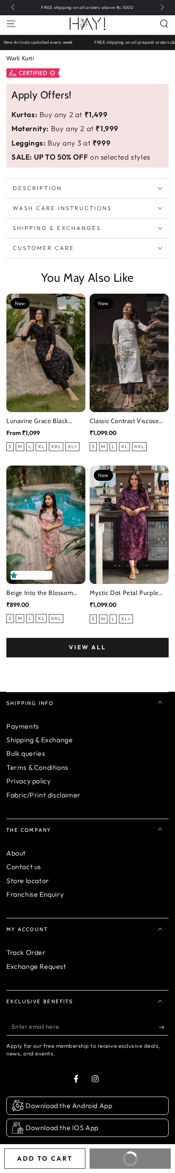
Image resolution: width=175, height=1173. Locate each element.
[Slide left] (13, 7)
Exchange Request (36, 966)
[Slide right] (161, 7)
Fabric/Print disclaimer (43, 795)
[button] (15, 575)
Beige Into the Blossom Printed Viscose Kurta (39, 593)
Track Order (26, 952)
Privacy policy (28, 781)
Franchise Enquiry (35, 894)
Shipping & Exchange (39, 739)
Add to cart (45, 1158)
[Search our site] (164, 24)
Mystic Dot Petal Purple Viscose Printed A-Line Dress (124, 593)
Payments (22, 726)
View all (87, 647)
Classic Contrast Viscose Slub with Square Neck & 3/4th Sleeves (125, 422)
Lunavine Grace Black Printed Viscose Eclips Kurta (38, 422)
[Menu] (11, 24)
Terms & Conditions (37, 767)
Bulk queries (25, 753)
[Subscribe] (164, 1027)
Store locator (27, 880)
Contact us (23, 866)
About (16, 853)
